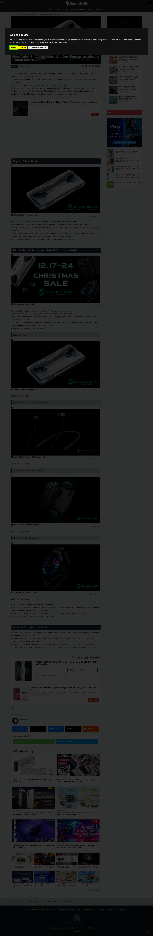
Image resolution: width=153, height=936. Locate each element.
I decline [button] (23, 47)
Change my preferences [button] (38, 47)
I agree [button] (13, 47)
